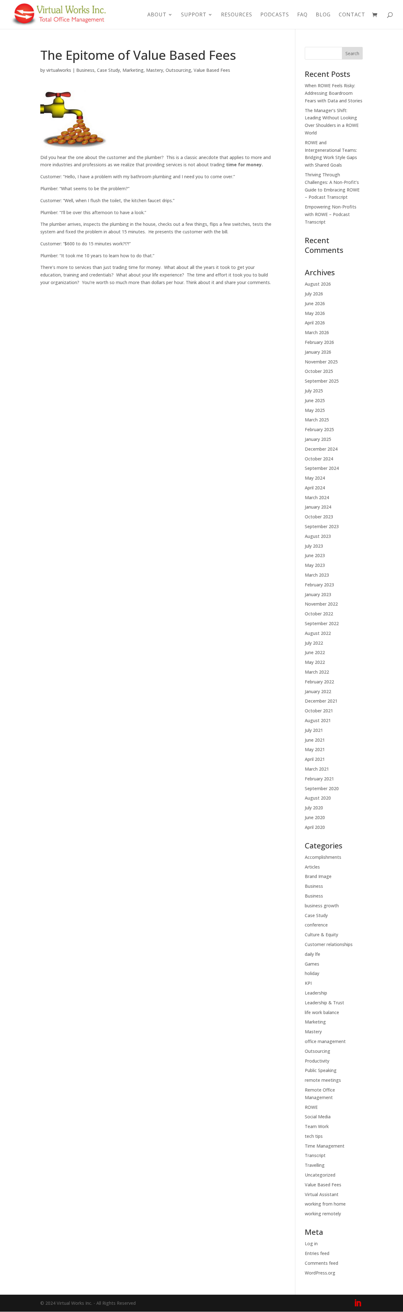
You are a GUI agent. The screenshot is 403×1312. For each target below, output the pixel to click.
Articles (312, 867)
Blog (323, 15)
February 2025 (319, 429)
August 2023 (318, 536)
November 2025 (321, 362)
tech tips (314, 1136)
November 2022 (321, 604)
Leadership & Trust (324, 1003)
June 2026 (315, 303)
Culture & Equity (321, 935)
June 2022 (315, 652)
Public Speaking (321, 1070)
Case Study (108, 70)
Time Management (324, 1146)
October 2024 (319, 459)
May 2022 (315, 662)
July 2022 (314, 643)
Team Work (317, 1126)
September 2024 (322, 468)
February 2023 (319, 585)
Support (194, 15)
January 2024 (318, 507)
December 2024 (321, 449)
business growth (322, 906)
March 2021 (317, 769)
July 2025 (314, 391)
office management (325, 1041)
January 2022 (318, 691)
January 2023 (318, 594)
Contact (352, 15)
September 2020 (322, 788)
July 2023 (314, 546)
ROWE (311, 1107)
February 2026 (319, 342)
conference (316, 925)
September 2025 (322, 381)
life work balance (322, 1012)
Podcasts (274, 15)
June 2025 (315, 400)
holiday (312, 973)
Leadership (316, 993)
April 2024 (315, 488)
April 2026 (315, 323)
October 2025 (319, 371)
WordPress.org (320, 1273)
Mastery (154, 70)
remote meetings (323, 1080)
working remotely (323, 1214)
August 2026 (318, 284)
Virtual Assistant (321, 1194)
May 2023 (315, 565)
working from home (325, 1204)
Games (312, 964)
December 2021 (321, 701)
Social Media (318, 1117)
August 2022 (318, 633)
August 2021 (318, 720)
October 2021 (319, 711)
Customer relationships (329, 944)
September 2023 (322, 526)
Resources (236, 15)
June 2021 (315, 740)
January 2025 (318, 439)
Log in (311, 1243)
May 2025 (315, 410)
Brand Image (318, 876)
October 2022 (319, 614)
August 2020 (318, 798)
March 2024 (317, 497)
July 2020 (314, 808)
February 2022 (319, 682)
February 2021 (319, 779)
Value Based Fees (212, 70)
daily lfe (312, 954)
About (157, 15)
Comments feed (321, 1263)
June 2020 (315, 817)
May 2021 (315, 749)
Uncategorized (320, 1175)
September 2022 (322, 623)
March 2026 (317, 332)
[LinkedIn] (357, 1303)
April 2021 (315, 759)
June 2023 (315, 555)
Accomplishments (323, 857)
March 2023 (317, 575)
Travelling (315, 1165)
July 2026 (314, 294)
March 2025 (317, 420)
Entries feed (317, 1253)
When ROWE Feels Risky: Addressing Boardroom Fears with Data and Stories (333, 93)
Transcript (315, 1155)
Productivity (317, 1061)
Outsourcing (178, 70)
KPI (308, 983)
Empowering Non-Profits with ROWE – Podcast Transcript (330, 214)
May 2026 (315, 313)
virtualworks (58, 70)
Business (85, 70)
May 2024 (315, 478)
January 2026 (318, 352)
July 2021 (314, 730)
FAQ (302, 15)
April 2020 (315, 827)
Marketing (133, 70)
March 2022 (317, 672)
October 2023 (319, 517)
